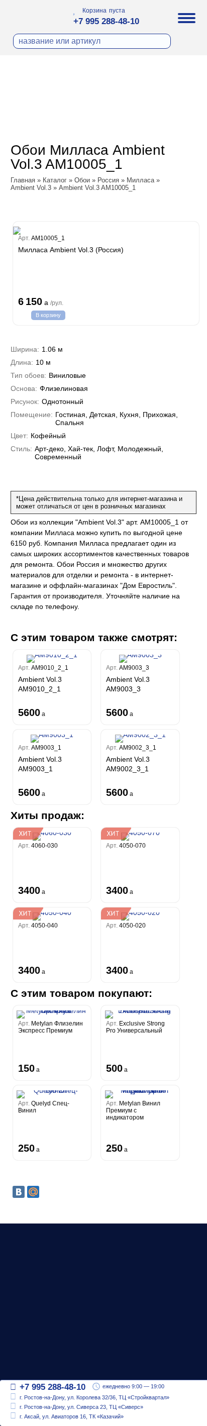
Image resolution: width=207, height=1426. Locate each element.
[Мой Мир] (33, 1192)
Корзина (94, 11)
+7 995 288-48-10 (106, 21)
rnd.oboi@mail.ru (50, 1365)
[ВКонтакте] (19, 1192)
